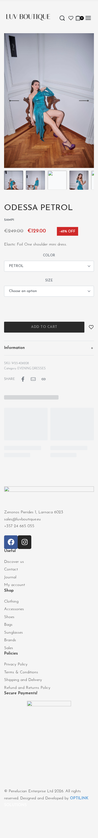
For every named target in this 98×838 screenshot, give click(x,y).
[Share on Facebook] (22, 379)
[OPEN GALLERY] (49, 100)
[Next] (84, 101)
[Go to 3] (57, 180)
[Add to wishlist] (91, 327)
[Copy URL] (43, 379)
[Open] (71, 18)
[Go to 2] (35, 180)
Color (49, 255)
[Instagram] (24, 542)
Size (49, 280)
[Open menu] (88, 18)
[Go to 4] (78, 180)
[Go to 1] (13, 180)
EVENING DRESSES (31, 368)
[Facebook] (11, 542)
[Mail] (33, 379)
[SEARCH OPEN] (62, 18)
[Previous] (14, 101)
